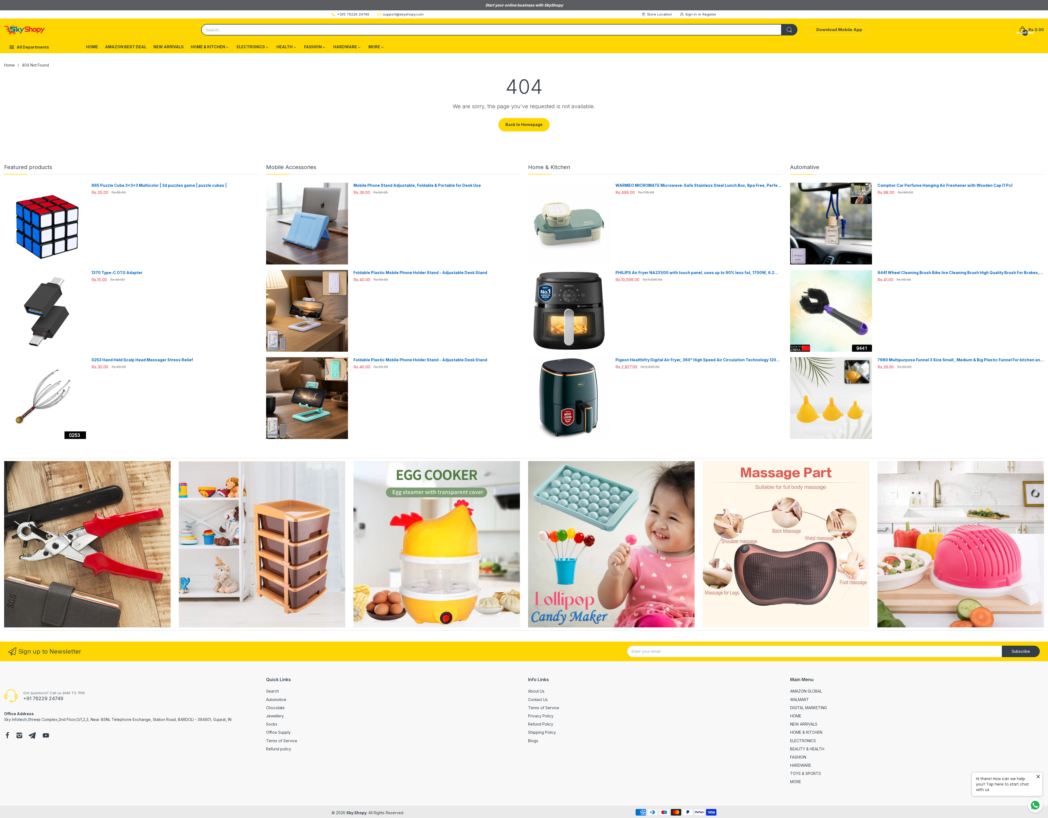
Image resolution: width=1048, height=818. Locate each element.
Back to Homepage (524, 124)
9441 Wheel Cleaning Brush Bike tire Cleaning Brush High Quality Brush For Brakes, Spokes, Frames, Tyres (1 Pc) (958, 272)
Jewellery (275, 716)
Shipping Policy (542, 732)
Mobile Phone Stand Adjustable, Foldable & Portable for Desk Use (417, 185)
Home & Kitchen (549, 167)
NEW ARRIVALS (803, 724)
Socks (271, 724)
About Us (536, 691)
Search (272, 691)
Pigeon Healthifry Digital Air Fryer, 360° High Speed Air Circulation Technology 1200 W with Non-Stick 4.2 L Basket (697, 360)
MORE (795, 781)
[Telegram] (32, 736)
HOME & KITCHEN (806, 732)
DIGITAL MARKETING (808, 707)
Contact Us (538, 699)
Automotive (276, 699)
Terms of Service (281, 740)
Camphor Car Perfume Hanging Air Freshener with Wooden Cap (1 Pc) (945, 185)
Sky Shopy (356, 812)
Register (709, 14)
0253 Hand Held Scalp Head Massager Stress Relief (142, 359)
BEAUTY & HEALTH (807, 749)
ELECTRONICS (803, 740)
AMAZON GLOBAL (806, 691)
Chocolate (275, 707)
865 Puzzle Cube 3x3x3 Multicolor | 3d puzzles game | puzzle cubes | (159, 185)
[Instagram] (19, 736)
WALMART (799, 699)
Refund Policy (540, 724)
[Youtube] (46, 736)
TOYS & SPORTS (805, 773)
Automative (804, 167)
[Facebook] (7, 736)
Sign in (691, 14)
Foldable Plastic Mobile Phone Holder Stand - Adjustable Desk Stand (420, 272)
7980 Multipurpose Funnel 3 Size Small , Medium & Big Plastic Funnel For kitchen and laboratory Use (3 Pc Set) (960, 360)
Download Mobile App (839, 29)
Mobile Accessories (291, 167)
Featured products (28, 167)
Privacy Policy (540, 716)
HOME (795, 716)
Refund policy (278, 749)
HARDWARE (800, 765)
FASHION (798, 757)
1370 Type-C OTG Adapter (116, 272)
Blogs (533, 740)
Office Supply (278, 732)
